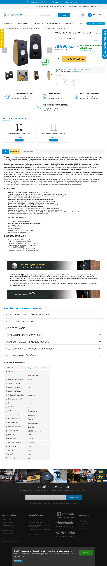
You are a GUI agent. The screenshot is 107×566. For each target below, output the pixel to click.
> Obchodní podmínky (9, 538)
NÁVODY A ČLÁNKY (96, 6)
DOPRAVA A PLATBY (77, 6)
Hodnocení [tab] (15, 151)
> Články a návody (8, 533)
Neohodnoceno (70, 38)
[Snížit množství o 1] (56, 59)
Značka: (99, 41)
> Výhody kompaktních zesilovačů (39, 529)
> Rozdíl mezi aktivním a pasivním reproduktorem (39, 525)
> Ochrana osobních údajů (10, 541)
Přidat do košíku (74, 58)
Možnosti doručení (86, 50)
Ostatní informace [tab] (28, 151)
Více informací (19, 556)
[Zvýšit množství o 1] (61, 59)
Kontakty (87, 6)
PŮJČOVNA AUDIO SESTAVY (63, 6)
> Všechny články (33, 534)
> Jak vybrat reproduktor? (36, 519)
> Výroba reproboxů (8, 530)
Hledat (63, 15)
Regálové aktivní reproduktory (38, 368)
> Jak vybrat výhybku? (35, 522)
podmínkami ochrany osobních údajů (64, 503)
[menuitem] (9, 23)
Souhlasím (86, 552)
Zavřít (98, 88)
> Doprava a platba (8, 522)
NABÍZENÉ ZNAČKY (96, 23)
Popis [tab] (5, 151)
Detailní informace (61, 76)
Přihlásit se (74, 497)
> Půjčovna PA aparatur (9, 519)
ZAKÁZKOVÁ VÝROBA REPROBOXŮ (44, 6)
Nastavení (18, 560)
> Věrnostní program (9, 525)
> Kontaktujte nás (8, 527)
